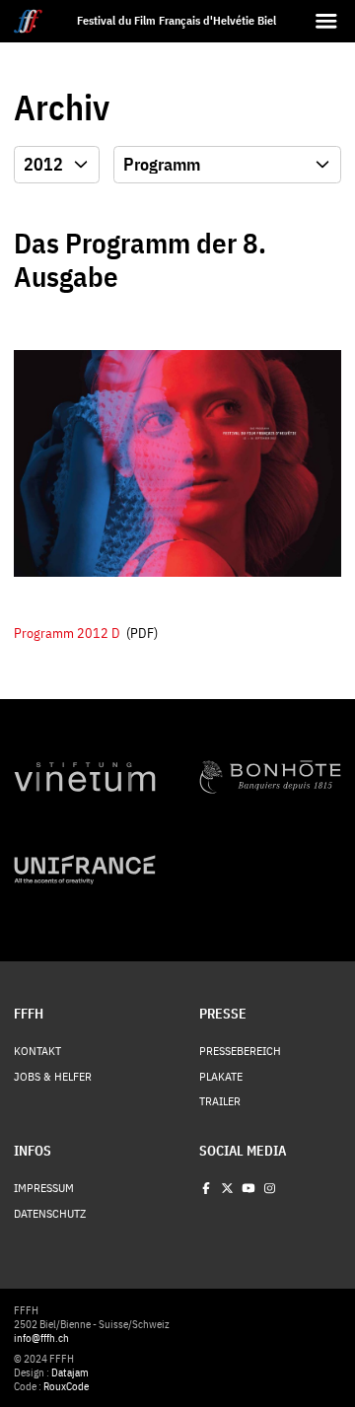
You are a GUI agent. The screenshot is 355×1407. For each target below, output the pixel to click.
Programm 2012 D (67, 632)
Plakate (221, 1077)
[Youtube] (248, 1188)
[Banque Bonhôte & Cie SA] (270, 776)
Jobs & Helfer (53, 1077)
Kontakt (37, 1051)
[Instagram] (269, 1188)
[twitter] (227, 1188)
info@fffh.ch (41, 1338)
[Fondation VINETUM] (85, 776)
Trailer (220, 1101)
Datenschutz (50, 1214)
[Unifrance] (85, 869)
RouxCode (66, 1386)
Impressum (44, 1188)
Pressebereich (240, 1051)
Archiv (61, 107)
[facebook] (206, 1188)
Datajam (70, 1372)
